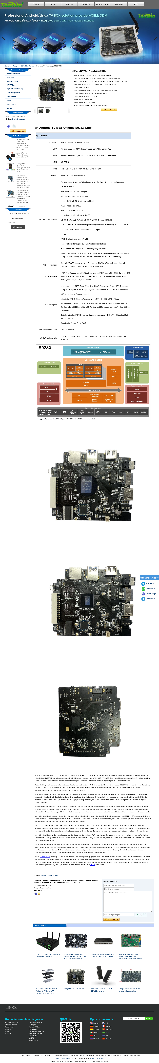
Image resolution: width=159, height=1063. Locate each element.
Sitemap (8, 1029)
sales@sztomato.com (18, 119)
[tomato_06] (35, 894)
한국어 (108, 1023)
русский (96, 1038)
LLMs (7, 1031)
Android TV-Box (45, 857)
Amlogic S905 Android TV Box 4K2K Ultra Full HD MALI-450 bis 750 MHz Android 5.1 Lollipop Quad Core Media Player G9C (23, 173)
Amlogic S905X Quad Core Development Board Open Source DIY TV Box (23, 160)
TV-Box (55, 876)
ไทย (107, 1035)
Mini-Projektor (12, 104)
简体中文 (109, 1038)
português (109, 1029)
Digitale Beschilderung (15, 89)
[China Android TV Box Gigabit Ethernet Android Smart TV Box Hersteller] (10, 148)
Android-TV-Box (12, 81)
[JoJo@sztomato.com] (39, 894)
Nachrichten (119, 4)
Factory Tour (86, 4)
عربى (107, 1032)
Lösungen (10, 77)
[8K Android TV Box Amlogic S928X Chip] (52, 88)
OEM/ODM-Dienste (27, 66)
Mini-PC (9, 100)
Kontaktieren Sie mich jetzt (18, 131)
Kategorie (16, 66)
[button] (75, 62)
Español (96, 1029)
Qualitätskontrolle (11, 1025)
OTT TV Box (11, 85)
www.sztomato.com (62, 1058)
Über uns (69, 4)
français (108, 1026)
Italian (95, 1032)
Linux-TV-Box (11, 96)
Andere (9, 108)
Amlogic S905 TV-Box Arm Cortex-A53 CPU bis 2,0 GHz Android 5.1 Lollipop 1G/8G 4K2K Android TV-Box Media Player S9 (23, 188)
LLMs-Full (8, 1034)
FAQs (136, 4)
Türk (94, 1035)
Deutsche (96, 1026)
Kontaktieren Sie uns (103, 4)
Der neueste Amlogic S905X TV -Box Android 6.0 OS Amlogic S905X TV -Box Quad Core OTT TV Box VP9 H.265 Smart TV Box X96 (23, 204)
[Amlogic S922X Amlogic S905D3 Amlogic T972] (79, 36)
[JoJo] (9, 126)
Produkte (53, 4)
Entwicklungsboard (13, 93)
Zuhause (36, 4)
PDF (43, 890)
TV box (92, 865)
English (96, 1023)
